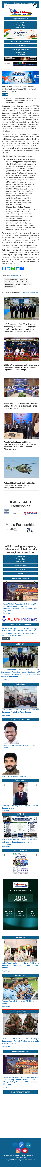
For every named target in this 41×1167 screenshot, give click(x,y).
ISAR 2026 (20, 23)
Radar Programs (9, 286)
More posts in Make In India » (31, 292)
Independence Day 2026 (20, 18)
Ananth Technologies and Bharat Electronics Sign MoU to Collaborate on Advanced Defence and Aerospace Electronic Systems (20, 445)
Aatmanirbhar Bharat (11, 279)
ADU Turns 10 (20, 569)
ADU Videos (21, 573)
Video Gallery (20, 27)
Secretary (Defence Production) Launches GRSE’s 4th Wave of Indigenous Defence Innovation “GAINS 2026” (21, 405)
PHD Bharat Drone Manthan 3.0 (20, 41)
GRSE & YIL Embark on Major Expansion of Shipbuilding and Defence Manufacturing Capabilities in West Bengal (21, 367)
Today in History (20, 565)
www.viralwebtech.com (28, 1146)
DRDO (18, 284)
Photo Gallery (20, 25)
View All (5, 634)
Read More (7, 608)
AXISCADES (23, 279)
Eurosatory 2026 (20, 557)
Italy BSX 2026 (20, 46)
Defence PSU (9, 284)
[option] (11, 513)
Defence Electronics (22, 282)
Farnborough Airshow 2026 (20, 50)
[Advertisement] (20, 1101)
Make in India (26, 284)
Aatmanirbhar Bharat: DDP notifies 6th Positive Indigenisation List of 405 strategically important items (19, 485)
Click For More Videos (20, 1078)
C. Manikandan (9, 282)
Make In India (16, 275)
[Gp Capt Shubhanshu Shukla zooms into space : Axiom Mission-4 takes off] (20, 1017)
